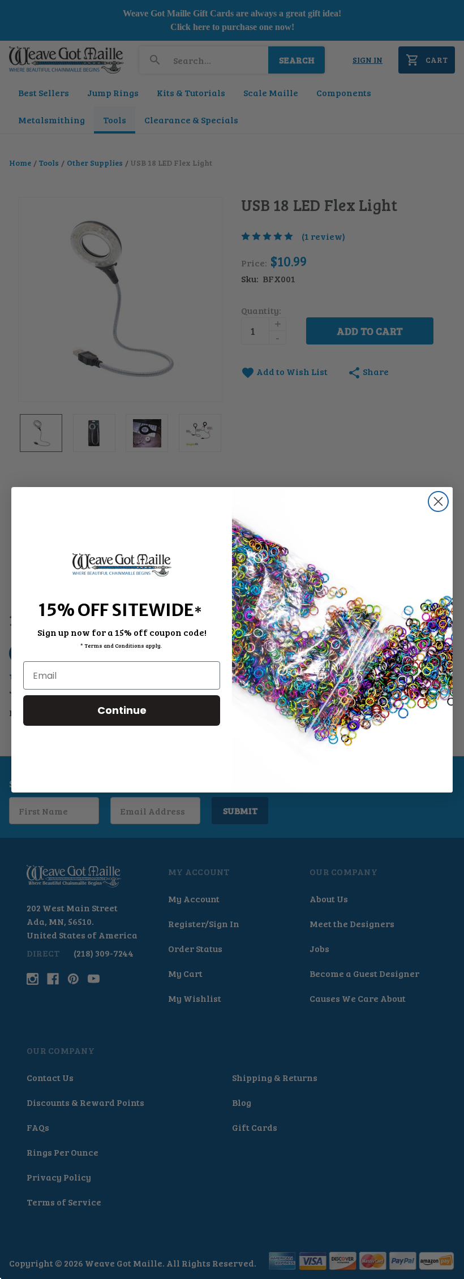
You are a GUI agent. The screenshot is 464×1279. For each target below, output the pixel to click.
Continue (122, 710)
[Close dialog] (438, 501)
